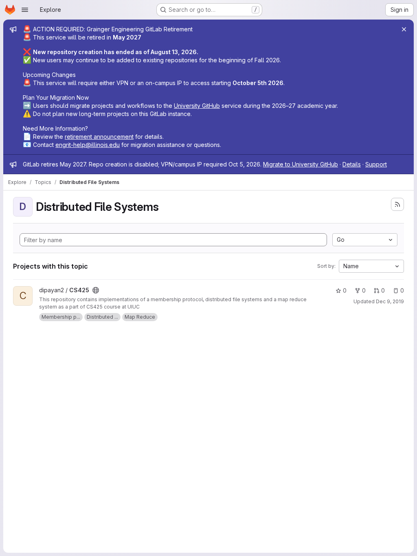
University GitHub (197, 105)
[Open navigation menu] (24, 9)
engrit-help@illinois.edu (87, 144)
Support (376, 164)
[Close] (404, 29)
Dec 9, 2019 (390, 301)
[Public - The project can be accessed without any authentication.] (95, 290)
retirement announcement (99, 136)
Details (351, 164)
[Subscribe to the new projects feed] (397, 204)
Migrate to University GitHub (300, 164)
